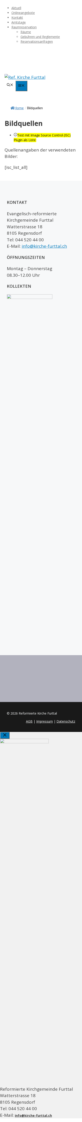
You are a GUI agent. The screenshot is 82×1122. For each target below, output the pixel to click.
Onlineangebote (23, 13)
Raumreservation (24, 27)
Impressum (44, 721)
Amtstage (18, 22)
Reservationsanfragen (36, 41)
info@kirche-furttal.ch (44, 246)
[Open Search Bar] (10, 85)
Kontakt (17, 17)
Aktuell (16, 8)
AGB (29, 721)
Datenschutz (65, 721)
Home (19, 108)
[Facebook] (41, 51)
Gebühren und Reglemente (40, 37)
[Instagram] (41, 58)
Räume (25, 32)
